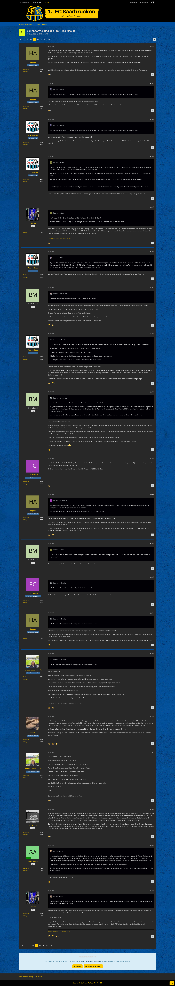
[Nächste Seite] (49, 39)
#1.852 (152, 544)
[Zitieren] (152, 74)
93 (34, 39)
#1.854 (152, 613)
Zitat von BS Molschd (59, 340)
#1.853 (152, 577)
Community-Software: (87, 983)
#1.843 (152, 119)
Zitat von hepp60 (58, 851)
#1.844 (152, 156)
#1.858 (152, 809)
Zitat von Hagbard (58, 162)
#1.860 (152, 890)
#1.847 (152, 288)
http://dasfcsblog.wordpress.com (59, 238)
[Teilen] (154, 39)
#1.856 (152, 716)
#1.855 (152, 654)
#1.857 (152, 752)
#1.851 (152, 494)
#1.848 (152, 334)
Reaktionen (26, 69)
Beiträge (25, 71)
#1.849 (152, 392)
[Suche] (152, 2)
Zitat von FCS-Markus (60, 500)
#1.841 (152, 46)
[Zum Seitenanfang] (172, 983)
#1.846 (152, 252)
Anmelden (133, 2)
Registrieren (144, 2)
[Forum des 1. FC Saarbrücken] (87, 13)
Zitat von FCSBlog (58, 89)
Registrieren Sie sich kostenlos (91, 961)
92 (31, 39)
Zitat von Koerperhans (60, 294)
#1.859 (152, 845)
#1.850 (152, 458)
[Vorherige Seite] (20, 39)
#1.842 (152, 83)
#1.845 (152, 207)
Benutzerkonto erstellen (93, 966)
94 (38, 39)
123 (45, 39)
